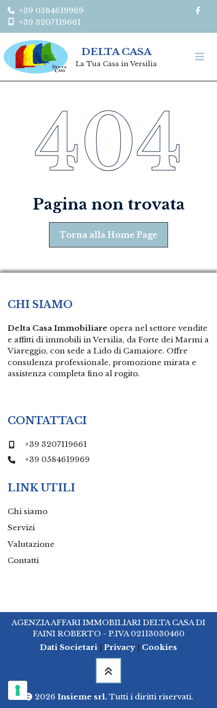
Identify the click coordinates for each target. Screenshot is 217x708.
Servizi (21, 527)
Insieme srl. (82, 696)
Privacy (119, 647)
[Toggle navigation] (199, 57)
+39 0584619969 (57, 459)
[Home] (36, 57)
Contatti (23, 560)
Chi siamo (27, 511)
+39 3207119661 (56, 444)
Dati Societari (68, 647)
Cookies (159, 647)
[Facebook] (197, 11)
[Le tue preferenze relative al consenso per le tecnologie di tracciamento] (17, 690)
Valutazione (31, 544)
